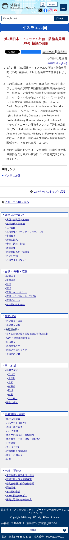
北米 (10, 382)
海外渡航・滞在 (15, 414)
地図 (33, 529)
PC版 (42, 4)
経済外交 (11, 342)
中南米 (11, 386)
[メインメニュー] (63, 7)
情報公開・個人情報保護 (19, 479)
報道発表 (11, 280)
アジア (11, 374)
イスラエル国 (12, 175)
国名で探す (12, 402)
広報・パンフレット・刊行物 (21, 296)
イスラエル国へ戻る (17, 202)
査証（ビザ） (13, 447)
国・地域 (10, 365)
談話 (8, 284)
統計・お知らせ (14, 455)
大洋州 (11, 378)
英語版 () (57, 63)
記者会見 (11, 276)
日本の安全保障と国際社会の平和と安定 (27, 334)
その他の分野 (13, 354)
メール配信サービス (16, 495)
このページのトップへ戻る (49, 191)
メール (50, 51)
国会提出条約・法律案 (17, 252)
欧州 (10, 390)
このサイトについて (16, 260)
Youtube (55, 11)
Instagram (50, 11)
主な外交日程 (13, 325)
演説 (8, 288)
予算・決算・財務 (15, 244)
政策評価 (11, 248)
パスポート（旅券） (16, 423)
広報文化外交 (13, 346)
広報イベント (13, 300)
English (52, 4)
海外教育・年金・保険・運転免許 (23, 439)
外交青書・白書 (14, 321)
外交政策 (10, 316)
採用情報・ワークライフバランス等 (24, 232)
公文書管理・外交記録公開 (20, 483)
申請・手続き (13, 470)
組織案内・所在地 (15, 223)
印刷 (63, 51)
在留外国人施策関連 (16, 451)
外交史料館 (12, 256)
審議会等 (11, 236)
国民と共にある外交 (16, 350)
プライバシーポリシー (48, 509)
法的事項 (6, 509)
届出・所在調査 (14, 427)
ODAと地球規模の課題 (18, 338)
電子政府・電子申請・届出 (20, 475)
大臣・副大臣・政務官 (17, 219)
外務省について (15, 215)
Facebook (46, 11)
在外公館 (11, 228)
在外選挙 (11, 443)
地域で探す (12, 370)
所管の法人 (12, 240)
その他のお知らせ (15, 304)
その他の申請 (13, 491)
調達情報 (11, 487)
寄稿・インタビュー (16, 292)
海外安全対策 (13, 419)
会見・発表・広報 (16, 271)
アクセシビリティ (24, 509)
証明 (8, 459)
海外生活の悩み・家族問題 (20, 435)
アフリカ (12, 398)
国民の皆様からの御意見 (19, 499)
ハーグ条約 (12, 431)
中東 (10, 394)
